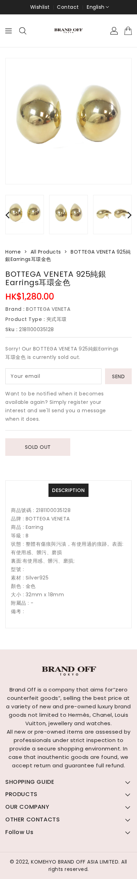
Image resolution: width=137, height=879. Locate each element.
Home (13, 251)
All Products (46, 251)
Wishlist (40, 7)
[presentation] (7, 215)
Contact (68, 7)
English (96, 7)
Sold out (38, 447)
